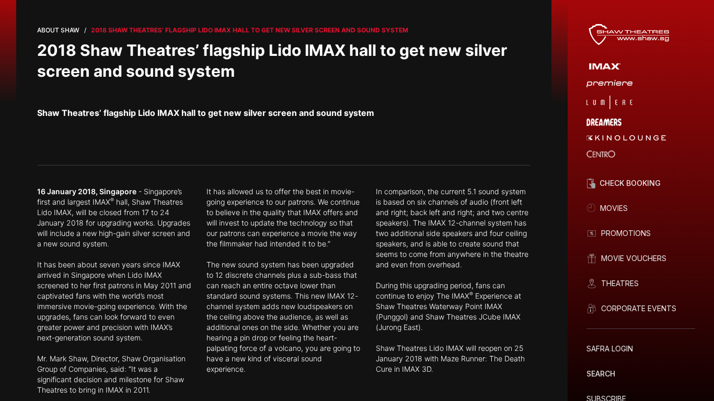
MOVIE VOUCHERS (633, 258)
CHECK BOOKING (630, 183)
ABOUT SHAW (58, 30)
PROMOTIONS (626, 233)
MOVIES (614, 208)
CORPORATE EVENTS (638, 308)
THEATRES (620, 283)
